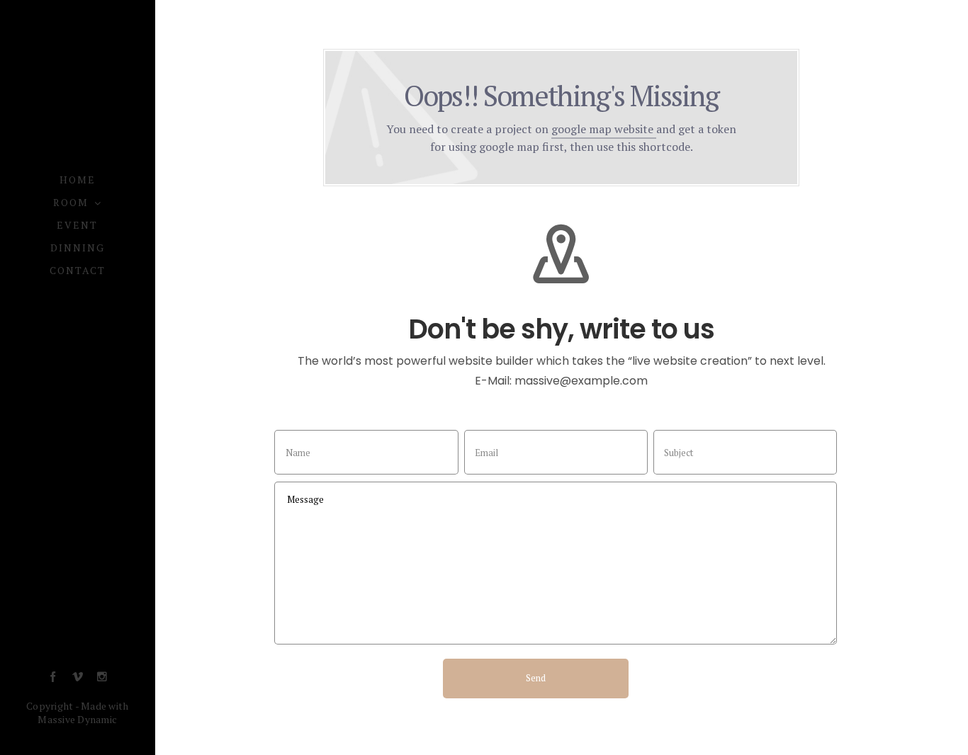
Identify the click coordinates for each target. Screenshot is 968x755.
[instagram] (101, 677)
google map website (603, 129)
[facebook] (52, 677)
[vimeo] (77, 677)
